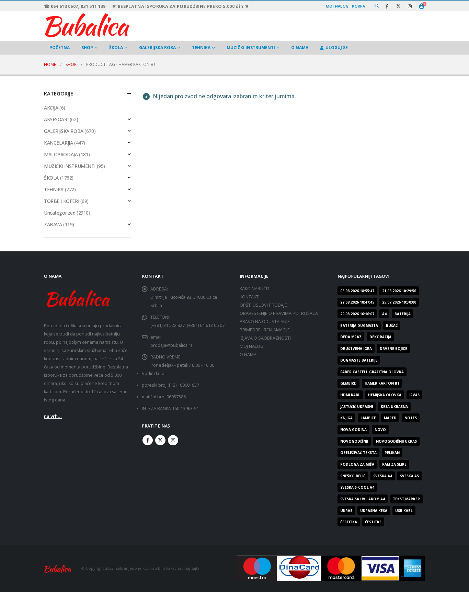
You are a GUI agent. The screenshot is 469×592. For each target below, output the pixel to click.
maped (390, 417)
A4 (384, 313)
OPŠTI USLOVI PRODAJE (263, 305)
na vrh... (53, 416)
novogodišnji (354, 441)
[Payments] (331, 567)
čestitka (348, 522)
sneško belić (352, 476)
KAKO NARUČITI (255, 289)
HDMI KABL (350, 394)
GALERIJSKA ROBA (157, 47)
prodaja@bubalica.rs (171, 345)
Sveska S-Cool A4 (357, 487)
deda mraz (351, 336)
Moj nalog (337, 6)
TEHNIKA (201, 47)
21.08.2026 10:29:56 (399, 290)
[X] (398, 6)
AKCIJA (51, 107)
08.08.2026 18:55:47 (357, 290)
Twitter (160, 440)
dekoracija (380, 336)
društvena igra (356, 348)
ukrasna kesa (373, 510)
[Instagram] (409, 6)
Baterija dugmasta (359, 325)
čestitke (373, 522)
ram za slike (394, 464)
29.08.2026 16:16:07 (357, 313)
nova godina (353, 429)
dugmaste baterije (358, 360)
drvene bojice (393, 348)
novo (380, 429)
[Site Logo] (87, 24)
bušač (392, 325)
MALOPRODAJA (61, 154)
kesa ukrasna (394, 406)
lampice (368, 417)
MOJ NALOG (251, 346)
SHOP (87, 47)
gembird (348, 383)
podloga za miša (357, 464)
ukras (346, 510)
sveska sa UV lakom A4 (362, 499)
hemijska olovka (384, 394)
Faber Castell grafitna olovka (372, 371)
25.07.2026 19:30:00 (399, 302)
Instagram (173, 440)
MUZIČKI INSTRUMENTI (251, 47)
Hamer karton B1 (382, 383)
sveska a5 (409, 476)
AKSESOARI (56, 119)
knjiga (346, 417)
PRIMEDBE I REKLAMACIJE (265, 330)
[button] (376, 6)
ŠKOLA (116, 47)
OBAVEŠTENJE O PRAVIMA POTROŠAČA (279, 313)
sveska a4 (382, 476)
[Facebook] (387, 6)
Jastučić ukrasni (356, 406)
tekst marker (406, 499)
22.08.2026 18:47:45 (357, 302)
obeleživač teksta (358, 452)
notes (410, 417)
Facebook (147, 440)
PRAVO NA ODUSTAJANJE (265, 322)
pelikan (392, 452)
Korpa (358, 6)
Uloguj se (336, 47)
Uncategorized (60, 212)
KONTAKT (249, 297)
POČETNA (59, 47)
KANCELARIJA (58, 142)
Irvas (414, 394)
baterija (402, 313)
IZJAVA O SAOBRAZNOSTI (265, 338)
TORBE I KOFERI (61, 201)
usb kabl (404, 510)
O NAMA (299, 47)
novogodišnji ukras (396, 441)
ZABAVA (53, 224)
